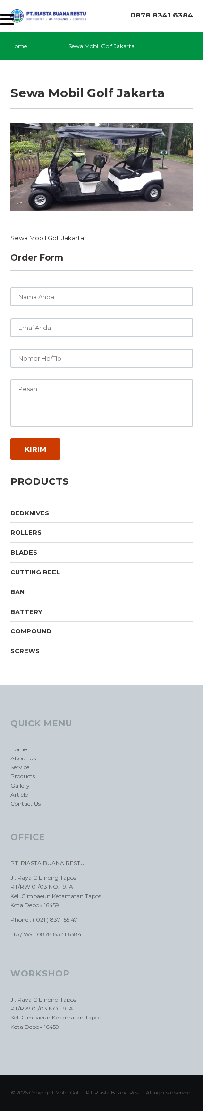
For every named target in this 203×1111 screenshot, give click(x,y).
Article (19, 794)
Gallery (20, 785)
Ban (17, 592)
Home (18, 46)
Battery (26, 611)
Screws (25, 651)
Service (19, 767)
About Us (23, 758)
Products (22, 776)
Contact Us (25, 803)
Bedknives (29, 513)
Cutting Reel (35, 572)
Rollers (26, 532)
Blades (23, 552)
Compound (30, 631)
